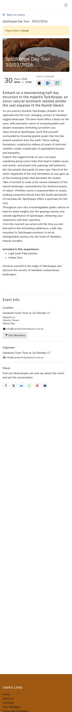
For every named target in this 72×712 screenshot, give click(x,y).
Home (6, 694)
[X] (13, 385)
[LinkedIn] (21, 385)
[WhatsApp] (29, 385)
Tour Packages (11, 707)
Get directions (16, 335)
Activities (8, 703)
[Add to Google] (57, 83)
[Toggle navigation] (65, 5)
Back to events (15, 15)
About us (8, 698)
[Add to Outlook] (48, 83)
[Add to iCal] (39, 83)
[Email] (45, 385)
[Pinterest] (37, 385)
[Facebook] (6, 385)
